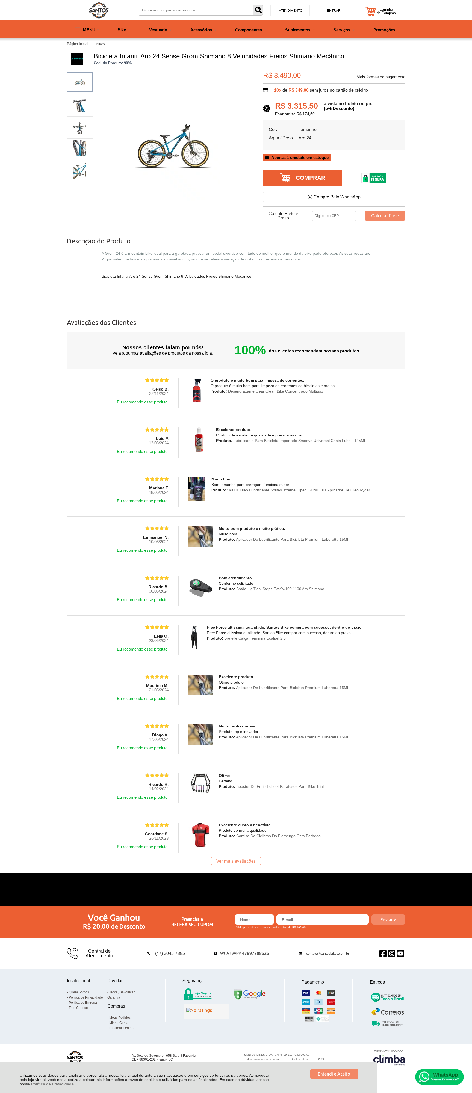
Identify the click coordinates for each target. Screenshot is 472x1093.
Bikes (100, 44)
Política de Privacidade (52, 1084)
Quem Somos (79, 992)
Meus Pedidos (120, 1018)
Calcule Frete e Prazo (283, 216)
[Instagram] (392, 953)
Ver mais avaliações (236, 861)
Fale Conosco (79, 1008)
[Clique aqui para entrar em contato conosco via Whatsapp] (439, 1077)
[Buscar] (258, 10)
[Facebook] (383, 953)
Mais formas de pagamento (380, 77)
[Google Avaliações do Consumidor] (206, 1011)
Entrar (334, 11)
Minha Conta (118, 1023)
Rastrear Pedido (121, 1028)
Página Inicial (78, 44)
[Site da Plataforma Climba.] (389, 1058)
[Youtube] (400, 953)
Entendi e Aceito (334, 1073)
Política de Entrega (83, 1003)
